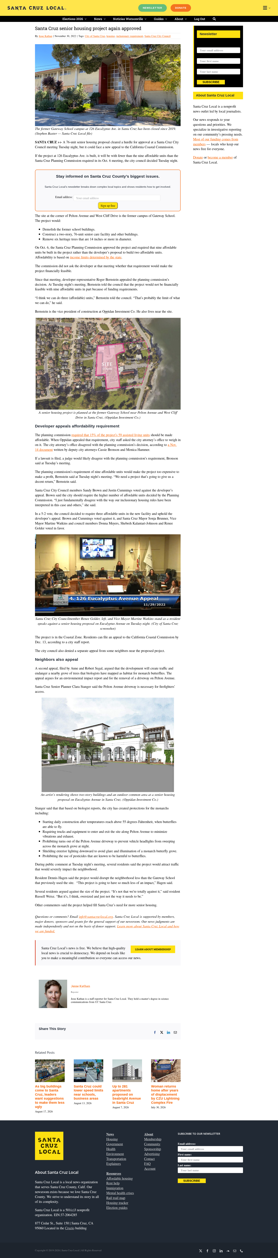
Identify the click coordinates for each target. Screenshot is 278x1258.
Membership (152, 1139)
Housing (112, 1139)
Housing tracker (117, 1202)
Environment (115, 1153)
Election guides (116, 1207)
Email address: (64, 197)
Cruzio (69, 1228)
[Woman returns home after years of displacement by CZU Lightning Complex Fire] (166, 1061)
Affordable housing (119, 1178)
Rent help (113, 1183)
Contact (149, 1158)
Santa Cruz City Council (157, 36)
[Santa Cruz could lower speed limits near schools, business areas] (88, 1061)
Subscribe (211, 82)
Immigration (114, 1187)
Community (152, 1144)
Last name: (203, 66)
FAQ (147, 1163)
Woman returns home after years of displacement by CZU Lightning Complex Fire (165, 1094)
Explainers (113, 1163)
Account (149, 1168)
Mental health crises (120, 1192)
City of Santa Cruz (95, 36)
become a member (220, 157)
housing (110, 36)
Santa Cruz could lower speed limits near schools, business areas (88, 1092)
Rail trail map (115, 1197)
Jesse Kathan (45, 36)
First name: (204, 56)
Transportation (116, 1158)
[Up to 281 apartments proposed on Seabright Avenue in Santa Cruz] (127, 1061)
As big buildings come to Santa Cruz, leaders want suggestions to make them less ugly (49, 1096)
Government (114, 1144)
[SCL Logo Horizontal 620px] (37, 7)
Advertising (152, 1153)
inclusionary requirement (129, 36)
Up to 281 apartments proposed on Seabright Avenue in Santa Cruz (126, 1094)
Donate (198, 157)
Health (110, 1148)
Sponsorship (152, 1148)
